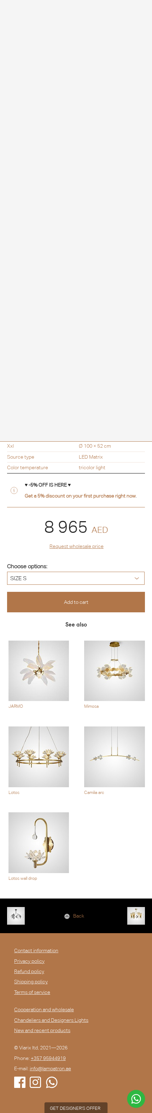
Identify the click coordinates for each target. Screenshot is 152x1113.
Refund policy (29, 971)
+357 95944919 (48, 1058)
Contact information (36, 950)
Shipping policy (31, 981)
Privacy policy (29, 961)
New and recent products (42, 1030)
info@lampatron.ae (50, 1068)
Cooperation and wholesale (44, 1009)
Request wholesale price (76, 546)
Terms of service (32, 992)
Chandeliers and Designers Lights (51, 1020)
